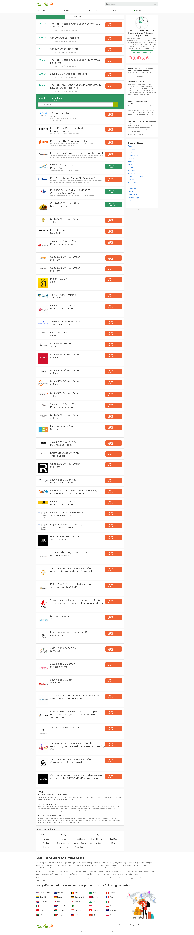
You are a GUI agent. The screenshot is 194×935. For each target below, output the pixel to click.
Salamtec (132, 183)
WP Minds (132, 170)
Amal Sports (80, 847)
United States (44, 893)
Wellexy (131, 173)
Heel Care (132, 149)
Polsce (111, 915)
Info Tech (63, 839)
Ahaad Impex (80, 839)
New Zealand (114, 910)
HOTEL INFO (144, 210)
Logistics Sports (63, 835)
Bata (130, 146)
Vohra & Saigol (134, 198)
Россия (112, 906)
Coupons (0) (80, 17)
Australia (60, 893)
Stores (113, 10)
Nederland (61, 906)
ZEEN (130, 192)
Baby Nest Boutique (136, 177)
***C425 (111, 191)
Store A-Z (135, 210)
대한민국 (77, 901)
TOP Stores (91, 10)
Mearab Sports (97, 835)
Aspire (130, 152)
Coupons (66, 10)
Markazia (46, 843)
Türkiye (42, 910)
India (94, 901)
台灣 (76, 915)
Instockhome (96, 839)
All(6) (50, 17)
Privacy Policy (129, 925)
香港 (93, 915)
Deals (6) (109, 17)
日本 (58, 901)
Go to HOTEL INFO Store (142, 52)
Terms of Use (143, 925)
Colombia (42, 897)
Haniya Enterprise (80, 835)
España (59, 897)
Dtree (130, 167)
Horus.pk (131, 158)
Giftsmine (47, 847)
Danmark (95, 897)
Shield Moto (63, 847)
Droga (46, 839)
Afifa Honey (133, 161)
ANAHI (130, 164)
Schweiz (95, 910)
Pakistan (77, 906)
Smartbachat (133, 155)
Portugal (60, 915)
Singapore (95, 906)
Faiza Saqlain (133, 204)
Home (128, 210)
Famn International (113, 835)
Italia (111, 901)
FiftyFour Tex (46, 835)
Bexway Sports (80, 843)
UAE (41, 915)
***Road (111, 166)
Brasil (94, 893)
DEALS (110, 25)
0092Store (132, 180)
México (42, 906)
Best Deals (42, 10)
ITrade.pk (132, 189)
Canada (112, 893)
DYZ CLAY (132, 186)
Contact (155, 925)
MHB (113, 843)
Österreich (78, 910)
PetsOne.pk (133, 201)
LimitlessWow (133, 195)
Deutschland (79, 897)
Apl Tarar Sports (96, 843)
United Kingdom (45, 901)
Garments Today (63, 843)
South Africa (61, 910)
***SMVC (111, 204)
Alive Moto (113, 839)
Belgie (76, 893)
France (111, 897)
